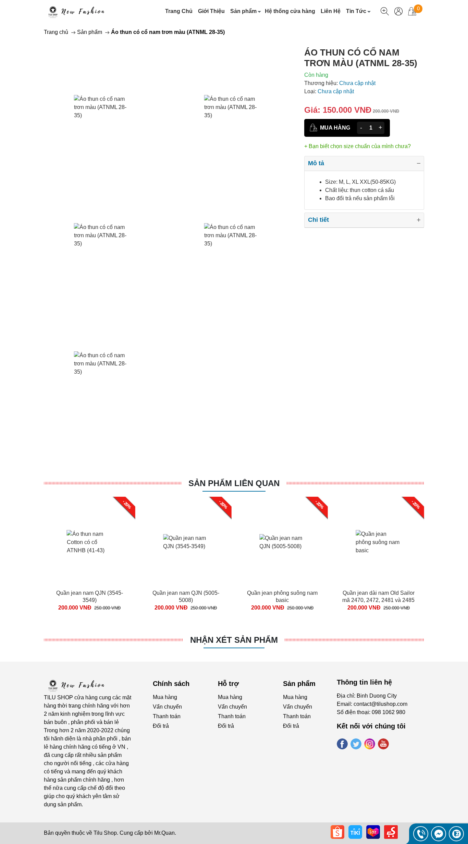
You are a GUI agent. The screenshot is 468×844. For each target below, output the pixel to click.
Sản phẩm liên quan (234, 483)
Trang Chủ (179, 11)
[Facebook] (342, 743)
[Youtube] (383, 743)
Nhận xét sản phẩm (234, 639)
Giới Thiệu (211, 11)
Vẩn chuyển (167, 707)
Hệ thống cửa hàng (290, 11)
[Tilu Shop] (77, 685)
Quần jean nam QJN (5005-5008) (185, 596)
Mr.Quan (164, 833)
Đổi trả (161, 726)
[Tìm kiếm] (385, 11)
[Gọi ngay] (420, 833)
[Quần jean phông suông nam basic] (282, 542)
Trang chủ (56, 32)
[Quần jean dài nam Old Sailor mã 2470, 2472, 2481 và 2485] (378, 542)
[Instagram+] (369, 743)
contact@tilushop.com (380, 704)
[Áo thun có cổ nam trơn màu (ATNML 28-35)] (104, 107)
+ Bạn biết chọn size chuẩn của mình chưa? (357, 146)
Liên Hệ (331, 11)
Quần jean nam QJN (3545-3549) (89, 596)
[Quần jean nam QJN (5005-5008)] (185, 542)
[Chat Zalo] (456, 833)
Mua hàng (165, 697)
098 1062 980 (388, 712)
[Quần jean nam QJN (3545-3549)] (89, 542)
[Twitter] (355, 743)
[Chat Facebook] (438, 833)
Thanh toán (167, 716)
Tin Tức (356, 11)
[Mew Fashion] (77, 11)
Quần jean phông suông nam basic (282, 596)
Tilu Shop (105, 833)
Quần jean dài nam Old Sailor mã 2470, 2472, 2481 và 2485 (378, 596)
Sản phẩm (243, 11)
